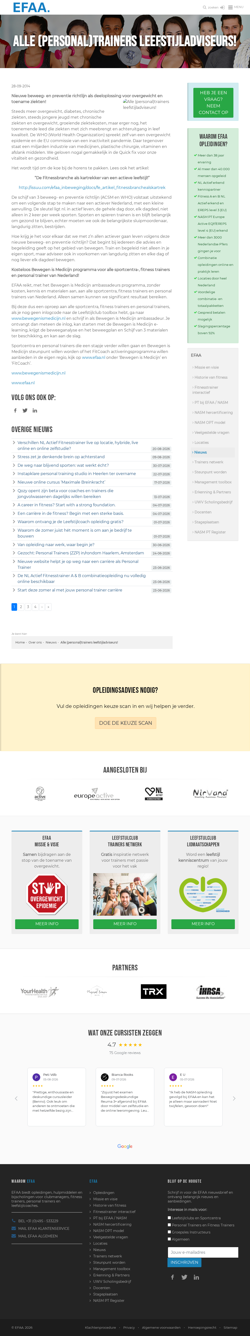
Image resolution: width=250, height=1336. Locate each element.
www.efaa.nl (93, 357)
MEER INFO (46, 924)
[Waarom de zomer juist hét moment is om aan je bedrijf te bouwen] (14, 530)
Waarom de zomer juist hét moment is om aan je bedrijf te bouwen (75, 533)
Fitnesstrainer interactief (205, 390)
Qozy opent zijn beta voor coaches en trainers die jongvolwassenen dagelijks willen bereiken (66, 493)
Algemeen (180, 1239)
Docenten (202, 512)
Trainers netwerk (208, 462)
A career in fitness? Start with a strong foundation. (66, 505)
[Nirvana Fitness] (190, 793)
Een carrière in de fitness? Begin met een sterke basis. (71, 513)
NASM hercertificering (213, 412)
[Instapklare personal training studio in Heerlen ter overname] (14, 474)
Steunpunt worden (210, 472)
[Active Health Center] (19, 793)
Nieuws (51, 642)
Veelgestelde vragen (211, 432)
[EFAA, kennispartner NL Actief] (133, 793)
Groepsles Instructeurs (190, 1232)
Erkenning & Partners (212, 492)
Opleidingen (103, 1193)
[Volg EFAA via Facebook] (172, 1277)
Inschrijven (184, 1262)
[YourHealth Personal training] (22, 991)
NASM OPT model (209, 422)
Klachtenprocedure (100, 1327)
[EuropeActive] (76, 793)
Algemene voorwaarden (161, 1327)
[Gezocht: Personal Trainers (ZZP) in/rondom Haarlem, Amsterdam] (14, 553)
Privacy (129, 1327)
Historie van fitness (211, 377)
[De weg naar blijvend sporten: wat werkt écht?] (14, 465)
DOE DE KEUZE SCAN (125, 723)
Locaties (201, 442)
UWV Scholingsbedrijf (213, 502)
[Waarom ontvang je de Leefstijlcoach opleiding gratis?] (14, 522)
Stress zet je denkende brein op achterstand (61, 457)
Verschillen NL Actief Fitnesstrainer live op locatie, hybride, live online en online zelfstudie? (78, 445)
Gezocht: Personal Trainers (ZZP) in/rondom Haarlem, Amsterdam (81, 553)
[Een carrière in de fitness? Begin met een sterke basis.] (14, 514)
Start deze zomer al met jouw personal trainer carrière (70, 590)
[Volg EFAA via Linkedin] (196, 1277)
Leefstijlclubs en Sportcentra (196, 1218)
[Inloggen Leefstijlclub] (222, 8)
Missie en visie (206, 367)
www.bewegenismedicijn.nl (38, 318)
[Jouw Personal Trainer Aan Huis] (79, 991)
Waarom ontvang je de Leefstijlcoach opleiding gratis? (71, 521)
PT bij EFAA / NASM (211, 402)
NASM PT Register (210, 532)
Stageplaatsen (206, 522)
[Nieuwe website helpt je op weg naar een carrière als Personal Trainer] (14, 562)
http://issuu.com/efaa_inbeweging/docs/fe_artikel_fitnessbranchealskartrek (92, 187)
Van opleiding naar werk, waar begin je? (56, 544)
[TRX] (136, 991)
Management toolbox (212, 482)
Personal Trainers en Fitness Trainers (202, 1225)
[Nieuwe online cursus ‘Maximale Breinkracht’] (14, 482)
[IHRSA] (193, 991)
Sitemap (230, 1327)
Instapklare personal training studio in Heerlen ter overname (77, 473)
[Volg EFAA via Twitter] (184, 1277)
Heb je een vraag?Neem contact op (213, 102)
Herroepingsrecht (202, 1327)
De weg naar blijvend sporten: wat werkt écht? (63, 465)
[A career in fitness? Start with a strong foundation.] (14, 505)
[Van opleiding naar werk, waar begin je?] (14, 545)
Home (20, 642)
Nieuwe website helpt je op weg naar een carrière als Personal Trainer (78, 564)
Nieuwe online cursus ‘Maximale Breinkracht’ (61, 482)
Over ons (35, 642)
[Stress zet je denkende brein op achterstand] (14, 457)
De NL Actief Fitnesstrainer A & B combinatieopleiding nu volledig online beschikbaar (82, 578)
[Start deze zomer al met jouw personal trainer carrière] (14, 590)
